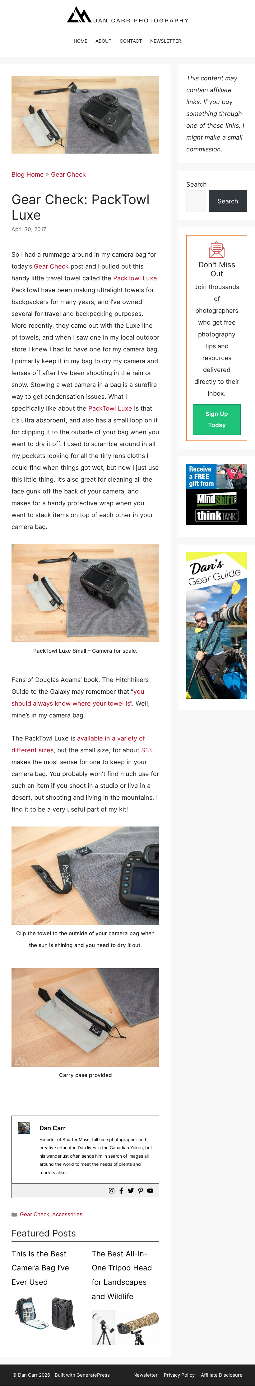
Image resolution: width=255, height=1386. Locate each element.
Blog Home (28, 174)
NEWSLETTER (165, 41)
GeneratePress (93, 1375)
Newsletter (145, 1375)
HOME (80, 41)
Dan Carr (52, 1128)
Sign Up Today (217, 419)
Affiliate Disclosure (222, 1375)
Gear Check (68, 174)
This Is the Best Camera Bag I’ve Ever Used (40, 1268)
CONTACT (131, 41)
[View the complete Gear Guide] (216, 625)
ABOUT (103, 41)
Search (196, 184)
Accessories (67, 1214)
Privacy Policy (179, 1375)
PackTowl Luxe (135, 278)
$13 (146, 750)
